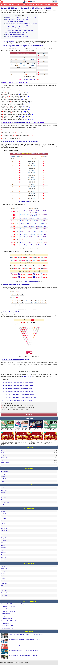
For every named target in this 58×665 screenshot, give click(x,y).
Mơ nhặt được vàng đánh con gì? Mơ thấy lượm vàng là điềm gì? (24, 639)
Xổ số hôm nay (29, 447)
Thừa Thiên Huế (5, 462)
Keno (2, 481)
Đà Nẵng (3, 573)
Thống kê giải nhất (6, 623)
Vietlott (53, 4)
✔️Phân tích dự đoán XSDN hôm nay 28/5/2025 (16, 19)
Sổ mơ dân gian (29, 631)
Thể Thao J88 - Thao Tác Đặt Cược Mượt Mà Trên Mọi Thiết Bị (18, 407)
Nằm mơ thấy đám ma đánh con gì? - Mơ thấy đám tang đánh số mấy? (26, 634)
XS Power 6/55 (4, 471)
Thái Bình (3, 499)
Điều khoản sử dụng (23, 662)
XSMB (5, 4)
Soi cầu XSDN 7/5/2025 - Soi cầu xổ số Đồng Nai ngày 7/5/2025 (16, 388)
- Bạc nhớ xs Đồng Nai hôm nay (15, 21)
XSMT (13, 4)
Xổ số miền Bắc (29, 484)
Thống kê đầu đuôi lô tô (7, 618)
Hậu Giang (3, 540)
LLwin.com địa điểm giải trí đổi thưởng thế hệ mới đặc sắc (16, 409)
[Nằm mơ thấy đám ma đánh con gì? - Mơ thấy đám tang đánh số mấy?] (5, 635)
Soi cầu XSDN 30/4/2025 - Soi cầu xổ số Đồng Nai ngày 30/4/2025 (17, 391)
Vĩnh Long (3, 557)
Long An (3, 545)
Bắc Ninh (3, 492)
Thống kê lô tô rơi (6, 608)
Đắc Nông (3, 578)
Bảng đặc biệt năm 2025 (7, 628)
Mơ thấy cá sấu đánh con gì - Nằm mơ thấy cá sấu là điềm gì (23, 650)
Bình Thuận (4, 530)
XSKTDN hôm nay (28, 79)
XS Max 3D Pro (4, 478)
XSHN (2, 504)
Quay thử (32, 4)
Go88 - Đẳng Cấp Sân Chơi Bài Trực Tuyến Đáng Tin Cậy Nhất (17, 405)
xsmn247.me (14, 662)
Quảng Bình (4, 590)
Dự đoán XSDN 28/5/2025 (7, 41)
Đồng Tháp (3, 455)
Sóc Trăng (3, 547)
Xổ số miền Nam (29, 508)
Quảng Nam (4, 595)
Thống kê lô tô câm (6, 616)
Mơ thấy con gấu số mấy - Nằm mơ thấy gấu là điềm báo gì (23, 655)
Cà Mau (3, 452)
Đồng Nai (3, 537)
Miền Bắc (3, 450)
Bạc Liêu (3, 521)
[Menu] (1, 1)
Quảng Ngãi (4, 592)
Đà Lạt (2, 535)
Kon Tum (3, 585)
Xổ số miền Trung (29, 563)
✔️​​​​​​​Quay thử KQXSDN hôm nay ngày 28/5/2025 (16, 36)
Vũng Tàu (3, 559)
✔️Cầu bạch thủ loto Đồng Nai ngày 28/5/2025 (15, 32)
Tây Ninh (3, 550)
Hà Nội (2, 487)
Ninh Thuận (4, 588)
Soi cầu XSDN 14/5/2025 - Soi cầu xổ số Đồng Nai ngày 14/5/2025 (17, 385)
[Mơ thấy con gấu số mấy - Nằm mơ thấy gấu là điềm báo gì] (5, 657)
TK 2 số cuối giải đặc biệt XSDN (30, 281)
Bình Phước (4, 528)
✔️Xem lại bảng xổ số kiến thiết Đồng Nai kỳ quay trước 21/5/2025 (20, 17)
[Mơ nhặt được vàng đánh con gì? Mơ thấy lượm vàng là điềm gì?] (5, 641)
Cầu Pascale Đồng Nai (9, 312)
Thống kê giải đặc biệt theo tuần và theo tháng (13, 603)
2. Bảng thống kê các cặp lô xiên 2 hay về (17, 28)
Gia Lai (3, 580)
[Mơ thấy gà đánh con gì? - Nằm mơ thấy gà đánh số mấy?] (5, 646)
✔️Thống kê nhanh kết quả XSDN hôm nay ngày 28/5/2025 (18, 25)
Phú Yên (3, 460)
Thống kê (47, 4)
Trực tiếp (25, 4)
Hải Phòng (3, 495)
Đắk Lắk (3, 576)
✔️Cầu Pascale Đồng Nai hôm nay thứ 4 (14, 34)
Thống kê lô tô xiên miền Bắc (8, 611)
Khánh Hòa (3, 583)
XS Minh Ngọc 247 (27, 376)
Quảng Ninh (4, 490)
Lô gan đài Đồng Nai (24, 201)
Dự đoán (18, 4)
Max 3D (3, 465)
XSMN (9, 4)
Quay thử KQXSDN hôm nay (11, 359)
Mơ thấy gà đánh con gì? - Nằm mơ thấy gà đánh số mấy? (23, 645)
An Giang (3, 518)
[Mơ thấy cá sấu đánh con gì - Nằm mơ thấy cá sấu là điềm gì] (5, 651)
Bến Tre (3, 523)
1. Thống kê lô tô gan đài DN (14, 27)
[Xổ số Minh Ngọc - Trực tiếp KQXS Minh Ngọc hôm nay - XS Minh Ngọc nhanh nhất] (29, 1)
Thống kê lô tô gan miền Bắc (8, 606)
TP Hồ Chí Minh (5, 457)
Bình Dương (4, 525)
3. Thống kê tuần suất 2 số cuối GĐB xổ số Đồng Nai (20, 30)
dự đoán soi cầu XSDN (19, 122)
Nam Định (3, 497)
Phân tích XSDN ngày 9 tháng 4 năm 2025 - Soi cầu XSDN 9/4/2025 (17, 400)
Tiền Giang (3, 552)
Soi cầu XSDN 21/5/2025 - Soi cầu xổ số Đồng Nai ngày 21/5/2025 (17, 382)
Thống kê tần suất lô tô (7, 613)
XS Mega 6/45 (4, 474)
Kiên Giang (3, 542)
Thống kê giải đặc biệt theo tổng (9, 620)
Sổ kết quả (39, 4)
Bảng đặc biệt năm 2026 (7, 625)
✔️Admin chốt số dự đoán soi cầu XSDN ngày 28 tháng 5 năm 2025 (20, 23)
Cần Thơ (3, 533)
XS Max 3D (3, 476)
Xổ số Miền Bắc (5, 502)
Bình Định (3, 571)
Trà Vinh (3, 554)
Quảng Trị (3, 597)
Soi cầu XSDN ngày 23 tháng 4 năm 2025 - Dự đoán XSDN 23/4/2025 (18, 394)
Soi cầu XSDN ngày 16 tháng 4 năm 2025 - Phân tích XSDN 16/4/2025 (18, 397)
